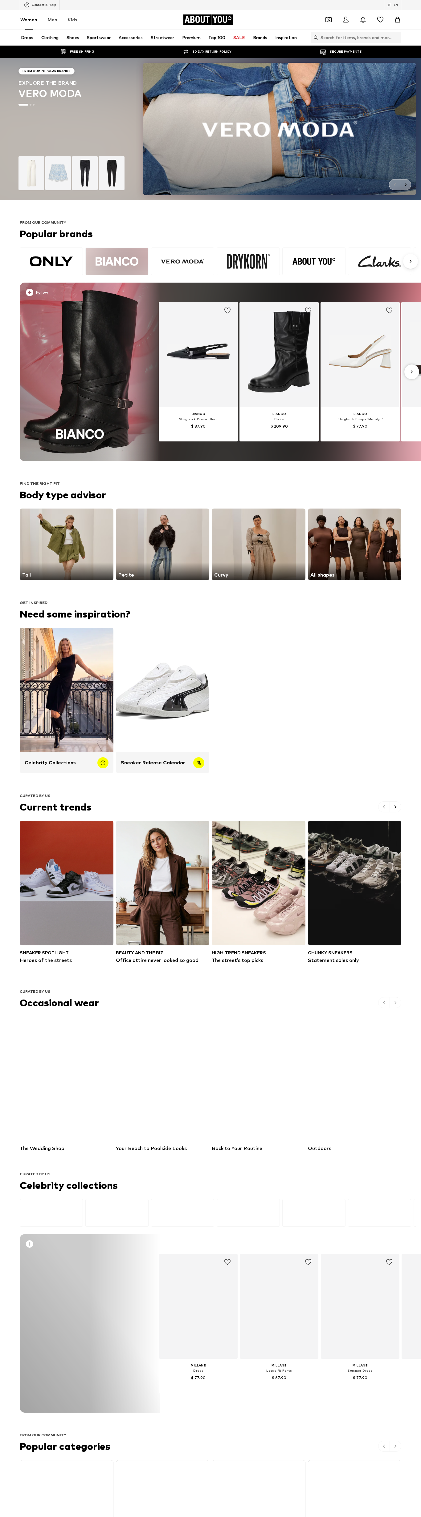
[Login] (345, 19)
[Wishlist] (380, 19)
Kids (72, 19)
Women (28, 19)
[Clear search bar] (397, 37)
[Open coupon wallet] (328, 19)
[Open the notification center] (363, 19)
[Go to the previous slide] (394, 184)
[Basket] (397, 19)
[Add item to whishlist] (227, 310)
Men (52, 19)
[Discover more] (80, 372)
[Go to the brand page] (210, 129)
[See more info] (84, 293)
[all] (218, 261)
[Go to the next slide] (405, 184)
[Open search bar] (314, 37)
